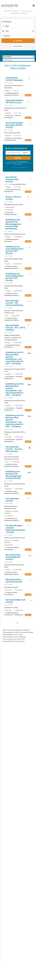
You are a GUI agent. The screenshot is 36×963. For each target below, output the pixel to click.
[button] (33, 35)
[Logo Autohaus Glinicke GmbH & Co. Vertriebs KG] (30, 79)
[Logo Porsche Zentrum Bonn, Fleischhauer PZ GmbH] (30, 448)
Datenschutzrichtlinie (22, 161)
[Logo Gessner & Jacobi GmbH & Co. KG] (30, 526)
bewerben (28, 95)
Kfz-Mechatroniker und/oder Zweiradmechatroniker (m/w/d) (15, 528)
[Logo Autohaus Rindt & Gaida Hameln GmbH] (30, 556)
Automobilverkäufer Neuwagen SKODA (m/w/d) (14, 125)
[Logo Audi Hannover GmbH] (30, 580)
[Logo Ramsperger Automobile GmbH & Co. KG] (30, 353)
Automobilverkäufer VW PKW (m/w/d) (14, 101)
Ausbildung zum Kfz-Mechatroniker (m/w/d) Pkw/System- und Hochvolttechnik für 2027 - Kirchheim (15, 358)
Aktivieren (18, 158)
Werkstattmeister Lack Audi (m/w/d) (14, 580)
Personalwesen (8, 639)
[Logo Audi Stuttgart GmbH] (30, 178)
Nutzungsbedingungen (11, 163)
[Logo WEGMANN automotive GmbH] (30, 198)
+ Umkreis (6, 36)
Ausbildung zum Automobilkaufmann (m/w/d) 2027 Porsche (14, 249)
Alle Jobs (7, 83)
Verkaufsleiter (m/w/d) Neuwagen (14, 79)
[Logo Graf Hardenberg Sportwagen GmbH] (30, 247)
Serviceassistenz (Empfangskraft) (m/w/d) (13, 557)
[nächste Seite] (17, 622)
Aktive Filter (5, 54)
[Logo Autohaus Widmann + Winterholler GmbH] (30, 499)
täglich (25, 153)
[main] (18, 329)
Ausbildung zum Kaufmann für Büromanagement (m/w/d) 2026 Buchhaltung (13, 224)
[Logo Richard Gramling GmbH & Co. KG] (30, 220)
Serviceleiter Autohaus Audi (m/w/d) (12, 179)
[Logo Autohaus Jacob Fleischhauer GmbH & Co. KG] (30, 301)
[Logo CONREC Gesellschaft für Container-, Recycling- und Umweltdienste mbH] (30, 326)
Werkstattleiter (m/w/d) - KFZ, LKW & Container (15, 327)
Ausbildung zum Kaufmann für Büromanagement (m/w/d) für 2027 (13, 474)
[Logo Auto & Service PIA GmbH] (30, 124)
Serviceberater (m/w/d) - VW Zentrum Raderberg (14, 302)
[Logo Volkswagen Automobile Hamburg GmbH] (30, 101)
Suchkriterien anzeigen (18, 167)
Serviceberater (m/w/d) (12, 499)
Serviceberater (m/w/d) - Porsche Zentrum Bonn (14, 449)
